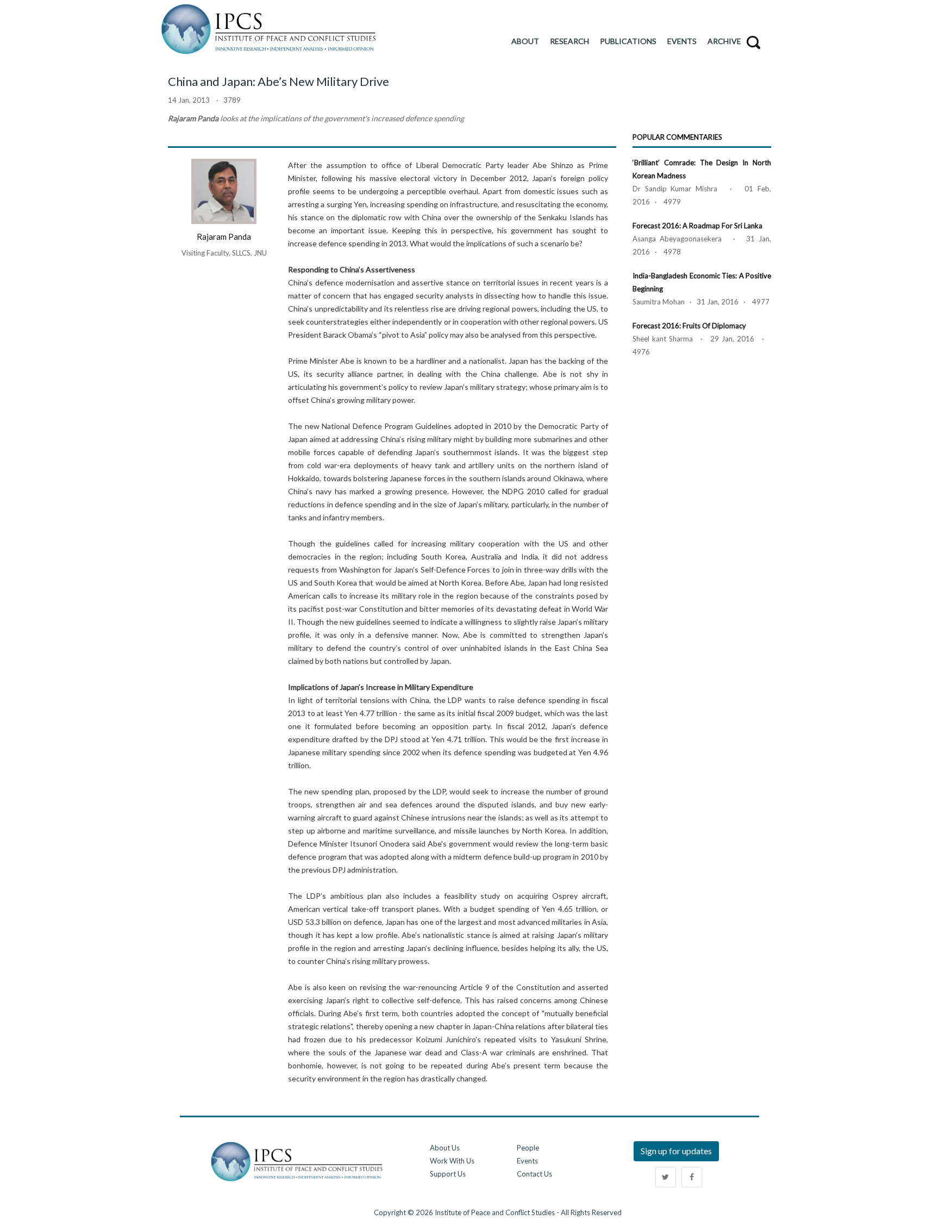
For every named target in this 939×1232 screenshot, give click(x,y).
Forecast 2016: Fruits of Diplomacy (689, 325)
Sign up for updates (676, 1151)
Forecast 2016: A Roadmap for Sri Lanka (697, 225)
